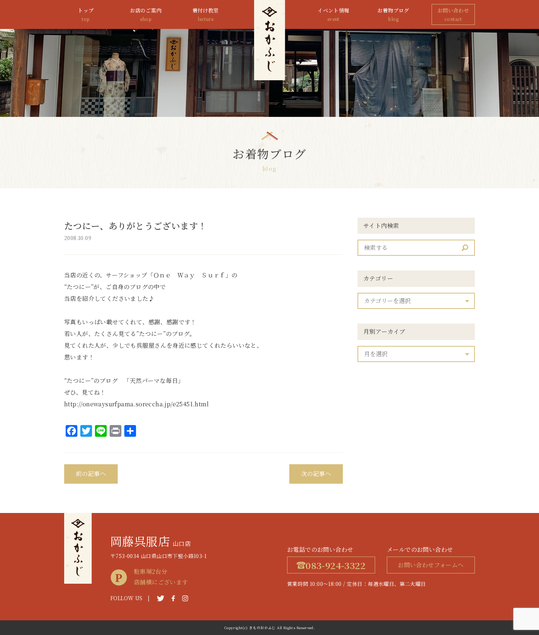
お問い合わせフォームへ (430, 565)
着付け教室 (205, 14)
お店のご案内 (145, 14)
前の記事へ (91, 473)
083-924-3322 (335, 565)
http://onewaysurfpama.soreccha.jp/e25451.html (136, 404)
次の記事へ (316, 473)
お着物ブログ (393, 14)
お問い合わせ (453, 14)
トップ (86, 14)
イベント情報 (333, 14)
